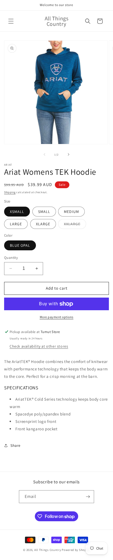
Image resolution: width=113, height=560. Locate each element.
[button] (11, 21)
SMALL (44, 211)
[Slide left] (44, 154)
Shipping (10, 192)
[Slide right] (69, 154)
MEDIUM (71, 211)
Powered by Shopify (76, 550)
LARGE (16, 223)
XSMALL (17, 211)
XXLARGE (75, 225)
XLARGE (43, 223)
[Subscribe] (88, 496)
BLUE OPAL (20, 245)
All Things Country (47, 550)
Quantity (11, 257)
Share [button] (15, 445)
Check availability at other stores (39, 346)
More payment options (57, 317)
